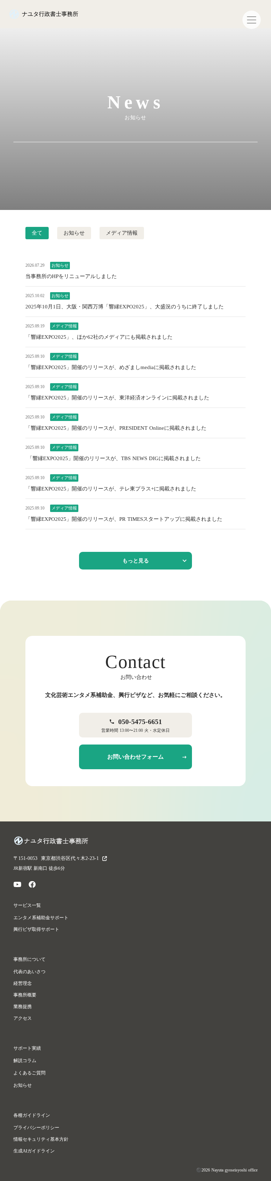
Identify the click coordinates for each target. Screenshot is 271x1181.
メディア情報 (122, 233)
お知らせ (74, 233)
